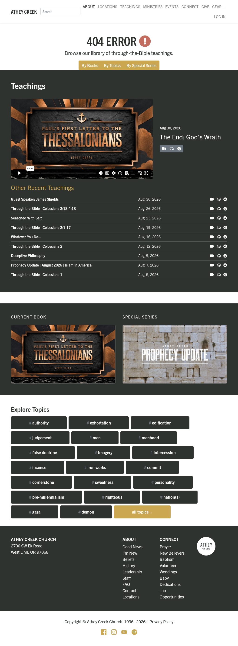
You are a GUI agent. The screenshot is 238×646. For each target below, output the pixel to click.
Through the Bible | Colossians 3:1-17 (41, 227)
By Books (90, 65)
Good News (132, 546)
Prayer (165, 546)
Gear (216, 6)
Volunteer (168, 565)
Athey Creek (24, 11)
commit (152, 467)
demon (86, 511)
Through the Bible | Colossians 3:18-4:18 (43, 208)
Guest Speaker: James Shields (35, 199)
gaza (34, 511)
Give (205, 6)
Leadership (132, 571)
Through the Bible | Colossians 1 (36, 274)
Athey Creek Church (33, 539)
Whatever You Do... (26, 236)
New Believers (172, 553)
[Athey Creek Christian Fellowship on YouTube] (124, 631)
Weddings (168, 571)
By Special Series (141, 65)
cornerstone (41, 482)
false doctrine (43, 452)
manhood (149, 437)
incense (37, 467)
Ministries (152, 6)
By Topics (112, 65)
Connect (190, 6)
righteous (112, 497)
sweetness (102, 482)
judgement (40, 437)
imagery (103, 452)
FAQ (126, 584)
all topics (142, 511)
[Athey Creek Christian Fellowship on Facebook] (104, 631)
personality (163, 482)
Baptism (167, 559)
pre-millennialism (46, 497)
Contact (129, 590)
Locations (107, 6)
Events (171, 6)
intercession (163, 452)
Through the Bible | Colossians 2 (36, 246)
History (128, 565)
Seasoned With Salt (26, 217)
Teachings (130, 6)
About (89, 6)
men (95, 437)
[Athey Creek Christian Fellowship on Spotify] (134, 631)
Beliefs (128, 559)
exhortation (99, 422)
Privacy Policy (161, 621)
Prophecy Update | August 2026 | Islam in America (51, 265)
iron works (95, 467)
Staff (126, 578)
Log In (220, 16)
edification (160, 422)
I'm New (129, 553)
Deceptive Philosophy (28, 255)
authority (39, 422)
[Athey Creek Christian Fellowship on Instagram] (114, 631)
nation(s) (170, 497)
